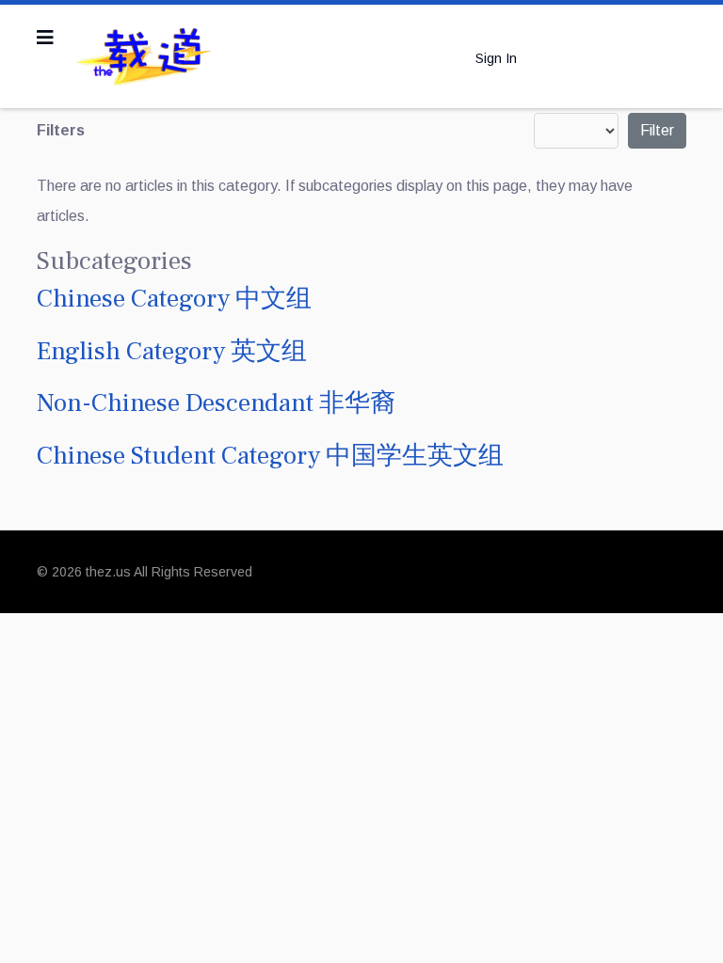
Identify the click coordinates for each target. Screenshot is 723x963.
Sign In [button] (496, 58)
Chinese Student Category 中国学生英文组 (270, 455)
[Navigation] (45, 37)
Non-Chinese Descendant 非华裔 (216, 403)
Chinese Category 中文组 (174, 298)
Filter (657, 130)
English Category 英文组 (172, 351)
